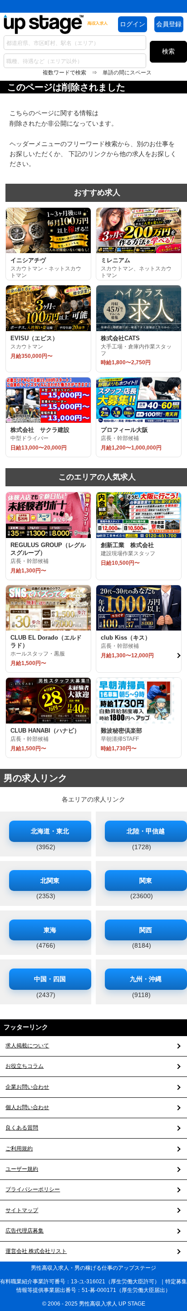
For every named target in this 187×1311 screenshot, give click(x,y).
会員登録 (169, 24)
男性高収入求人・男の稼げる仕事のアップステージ (93, 1268)
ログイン (132, 24)
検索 (168, 51)
